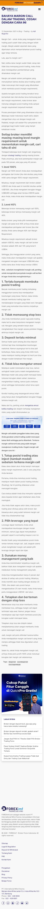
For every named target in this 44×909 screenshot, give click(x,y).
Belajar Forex (7, 881)
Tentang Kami (7, 853)
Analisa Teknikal (14, 426)
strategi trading (14, 155)
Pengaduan (6, 868)
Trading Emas (37, 426)
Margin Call (12, 662)
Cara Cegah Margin (14, 664)
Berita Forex (22, 426)
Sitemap (5, 843)
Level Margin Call (22, 662)
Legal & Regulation (9, 847)
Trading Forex (6, 426)
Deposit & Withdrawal (10, 850)
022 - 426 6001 (11, 898)
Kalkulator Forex (29, 426)
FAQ (3, 856)
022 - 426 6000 (14, 896)
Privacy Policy (7, 878)
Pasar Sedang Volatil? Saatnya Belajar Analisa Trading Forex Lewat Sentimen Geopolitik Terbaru (21, 748)
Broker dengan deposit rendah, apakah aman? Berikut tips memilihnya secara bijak (21, 732)
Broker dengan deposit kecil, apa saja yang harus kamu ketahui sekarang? (20, 725)
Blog (3, 874)
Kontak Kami (6, 860)
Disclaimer (6, 871)
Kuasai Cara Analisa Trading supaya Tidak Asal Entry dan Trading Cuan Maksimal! (21, 757)
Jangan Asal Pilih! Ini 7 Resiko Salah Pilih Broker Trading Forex (22, 740)
